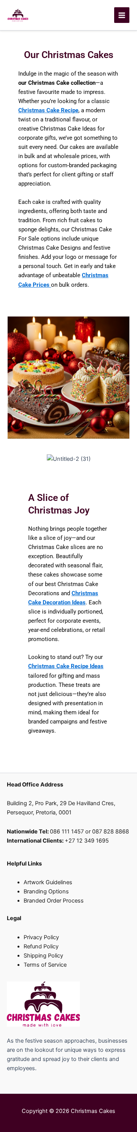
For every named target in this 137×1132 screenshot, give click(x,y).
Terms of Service (45, 964)
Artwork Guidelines (48, 882)
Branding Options (46, 891)
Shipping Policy (43, 955)
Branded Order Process (54, 900)
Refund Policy (41, 946)
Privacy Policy (41, 937)
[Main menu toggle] (121, 15)
